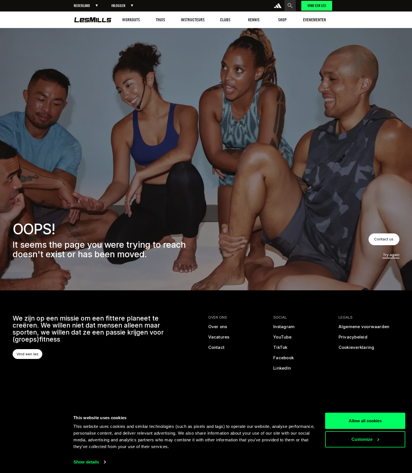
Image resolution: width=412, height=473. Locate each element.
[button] (85, 5)
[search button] (290, 5)
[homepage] (93, 19)
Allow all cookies (365, 420)
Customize (361, 439)
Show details (86, 462)
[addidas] (277, 5)
